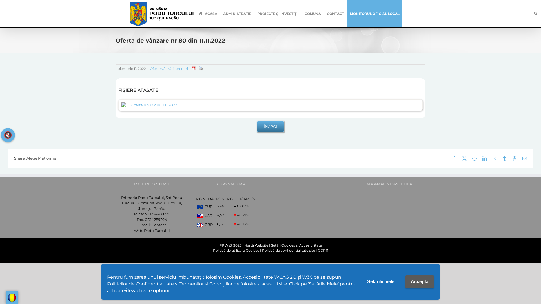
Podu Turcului (157, 230)
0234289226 (159, 214)
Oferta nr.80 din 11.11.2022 (154, 105)
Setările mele (380, 281)
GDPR (323, 250)
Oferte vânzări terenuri (169, 68)
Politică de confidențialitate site (288, 250)
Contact (159, 225)
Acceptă (420, 281)
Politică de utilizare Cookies (236, 250)
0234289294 (156, 219)
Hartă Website (256, 245)
